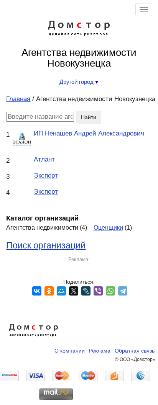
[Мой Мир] (61, 291)
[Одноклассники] (49, 291)
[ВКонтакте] (36, 291)
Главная (18, 99)
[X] (73, 291)
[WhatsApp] (110, 291)
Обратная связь (135, 351)
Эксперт (46, 175)
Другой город (77, 81)
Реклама (99, 351)
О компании (69, 351)
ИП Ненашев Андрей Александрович (89, 133)
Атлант (44, 159)
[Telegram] (122, 291)
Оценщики (108, 227)
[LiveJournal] (86, 291)
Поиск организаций (46, 245)
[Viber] (98, 291)
